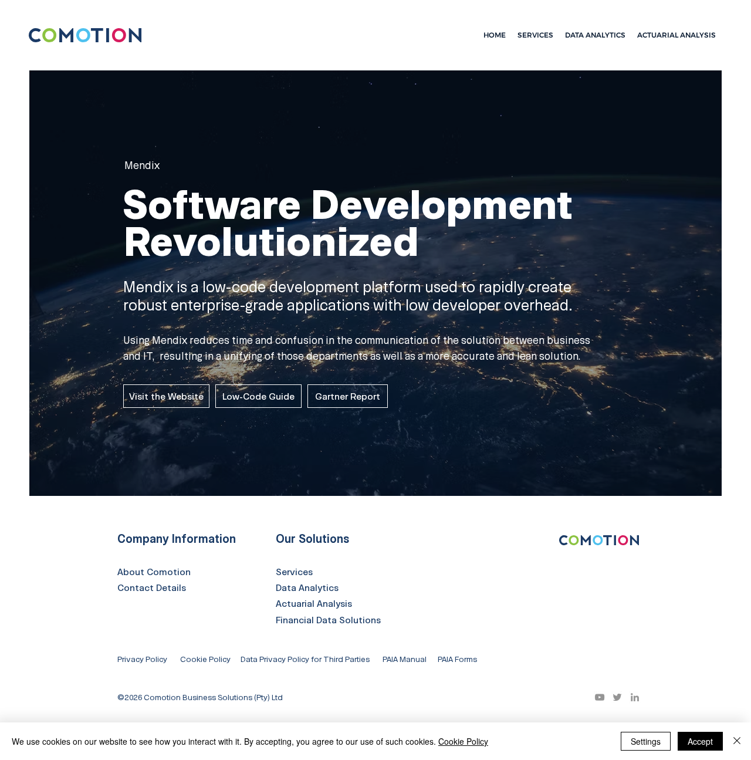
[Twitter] (617, 697)
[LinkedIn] (635, 697)
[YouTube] (599, 697)
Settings (646, 741)
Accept (700, 741)
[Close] (737, 741)
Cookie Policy (463, 741)
